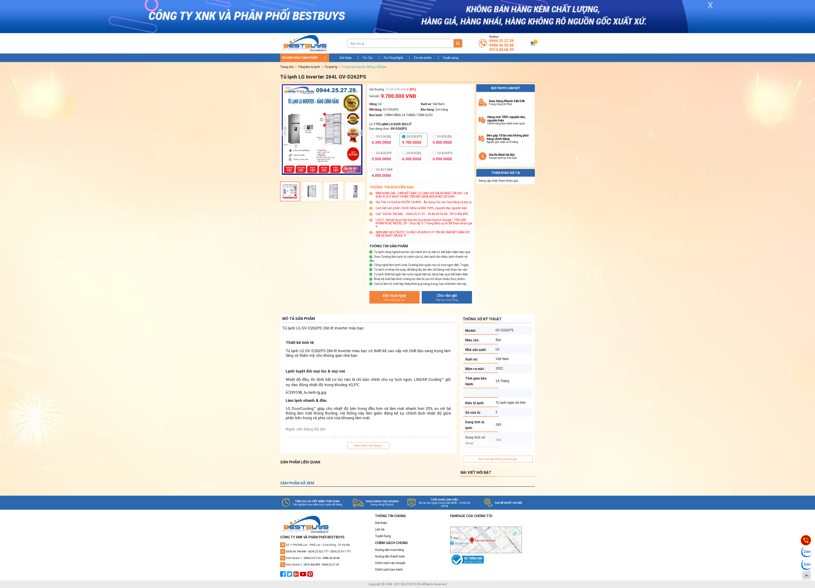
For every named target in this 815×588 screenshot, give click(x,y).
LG (380, 104)
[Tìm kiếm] (458, 43)
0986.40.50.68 (501, 45)
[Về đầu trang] (806, 575)
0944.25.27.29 (501, 40)
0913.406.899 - (313, 564)
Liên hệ (379, 529)
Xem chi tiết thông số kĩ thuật (497, 459)
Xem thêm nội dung (367, 445)
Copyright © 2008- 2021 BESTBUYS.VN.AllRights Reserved (407, 584)
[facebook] (283, 575)
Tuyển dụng (450, 57)
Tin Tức (368, 57)
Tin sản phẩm (423, 57)
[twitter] (290, 575)
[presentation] (284, 133)
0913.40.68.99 (501, 49)
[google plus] (296, 575)
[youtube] (303, 575)
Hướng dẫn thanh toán (390, 556)
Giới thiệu (346, 57)
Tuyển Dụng (383, 536)
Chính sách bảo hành (389, 569)
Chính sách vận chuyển (390, 563)
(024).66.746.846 (296, 551)
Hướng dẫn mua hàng (389, 549)
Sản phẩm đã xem (297, 483)
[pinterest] (310, 575)
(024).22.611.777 (340, 551)
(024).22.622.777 (318, 551)
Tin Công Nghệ (393, 57)
